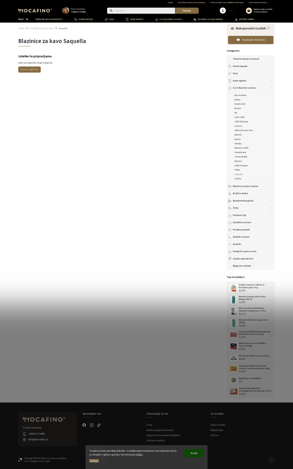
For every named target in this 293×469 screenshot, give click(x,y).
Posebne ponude (241, 229)
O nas (170, 2)
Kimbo (238, 99)
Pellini (237, 169)
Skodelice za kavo (242, 222)
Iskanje (187, 10)
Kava (235, 73)
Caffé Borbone (241, 121)
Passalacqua (240, 152)
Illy (236, 112)
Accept (194, 453)
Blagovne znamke (242, 266)
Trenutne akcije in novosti (246, 59)
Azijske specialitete (243, 258)
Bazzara (238, 161)
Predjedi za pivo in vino (244, 251)
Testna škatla (241, 156)
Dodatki (237, 244)
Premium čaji (239, 215)
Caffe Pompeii (241, 165)
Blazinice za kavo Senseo (245, 186)
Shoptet (34, 461)
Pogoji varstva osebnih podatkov (227, 2)
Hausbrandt (240, 104)
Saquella (238, 174)
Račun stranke (218, 425)
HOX (48, 461)
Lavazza (238, 126)
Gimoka (238, 143)
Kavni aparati (239, 80)
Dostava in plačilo (258, 2)
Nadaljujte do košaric (253, 39)
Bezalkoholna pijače (243, 200)
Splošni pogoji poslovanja (191, 2)
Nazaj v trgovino (29, 69)
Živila (236, 208)
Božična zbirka (240, 193)
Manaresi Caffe (241, 147)
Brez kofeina (240, 95)
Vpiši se (214, 435)
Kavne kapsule (240, 66)
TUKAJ (139, 454)
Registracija (217, 430)
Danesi (238, 139)
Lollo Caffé (239, 117)
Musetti (238, 134)
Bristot (238, 108)
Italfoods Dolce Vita (244, 130)
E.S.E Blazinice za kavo (244, 88)
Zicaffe (238, 178)
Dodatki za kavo (241, 237)
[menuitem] (52, 19)
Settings (94, 461)
